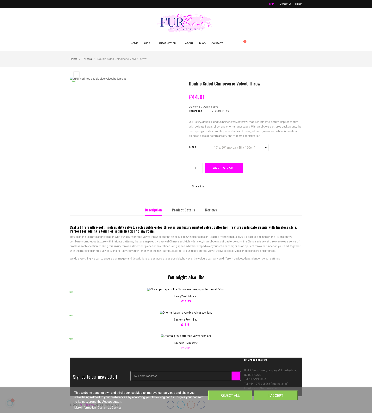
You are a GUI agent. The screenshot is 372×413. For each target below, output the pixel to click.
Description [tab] (153, 209)
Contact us (286, 4)
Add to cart (224, 167)
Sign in (298, 4)
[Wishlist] (243, 43)
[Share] (209, 186)
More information (85, 407)
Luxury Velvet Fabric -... (186, 296)
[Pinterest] (221, 186)
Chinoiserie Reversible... (186, 319)
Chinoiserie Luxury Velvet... (186, 343)
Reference (195, 110)
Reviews (211, 209)
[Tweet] (215, 186)
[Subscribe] (236, 376)
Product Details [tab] (183, 209)
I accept (275, 395)
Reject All (230, 395)
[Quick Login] (235, 43)
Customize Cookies (109, 407)
